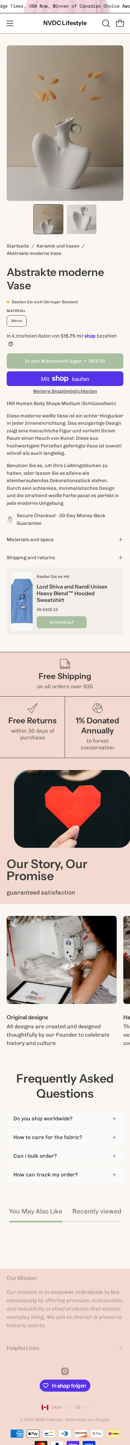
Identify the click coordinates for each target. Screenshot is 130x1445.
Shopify (102, 1419)
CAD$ (56, 1407)
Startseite (18, 246)
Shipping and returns (31, 558)
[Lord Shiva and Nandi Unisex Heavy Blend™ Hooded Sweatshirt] (22, 601)
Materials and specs (30, 539)
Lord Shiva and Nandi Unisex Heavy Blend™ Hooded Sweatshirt (72, 593)
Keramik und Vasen (58, 246)
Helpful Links (23, 1348)
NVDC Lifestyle (65, 23)
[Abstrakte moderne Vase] (48, 219)
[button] (105, 23)
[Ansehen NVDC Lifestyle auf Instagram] (65, 1371)
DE (78, 1407)
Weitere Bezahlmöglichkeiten (65, 391)
